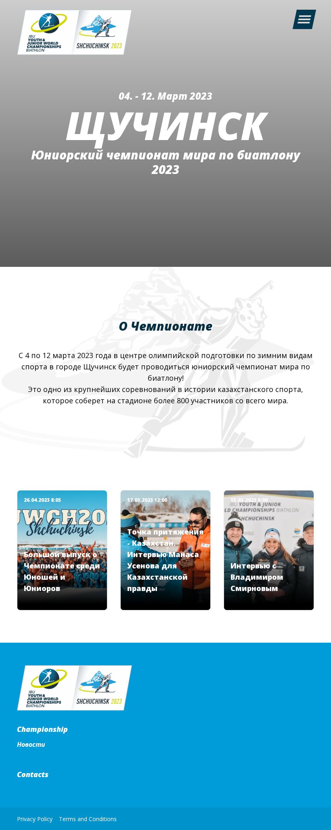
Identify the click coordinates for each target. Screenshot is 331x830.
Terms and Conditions (88, 819)
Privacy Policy (34, 819)
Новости (31, 744)
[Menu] (304, 19)
